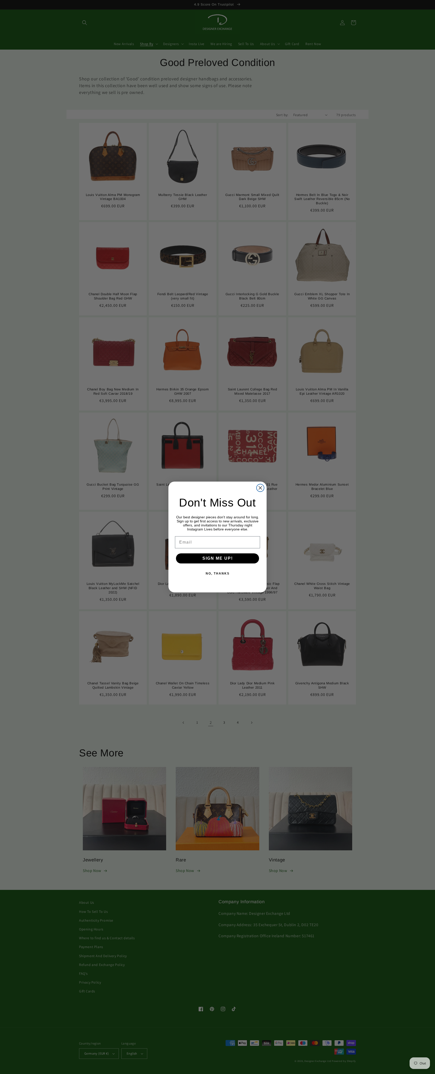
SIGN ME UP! (217, 558)
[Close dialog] (260, 488)
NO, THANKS (218, 573)
